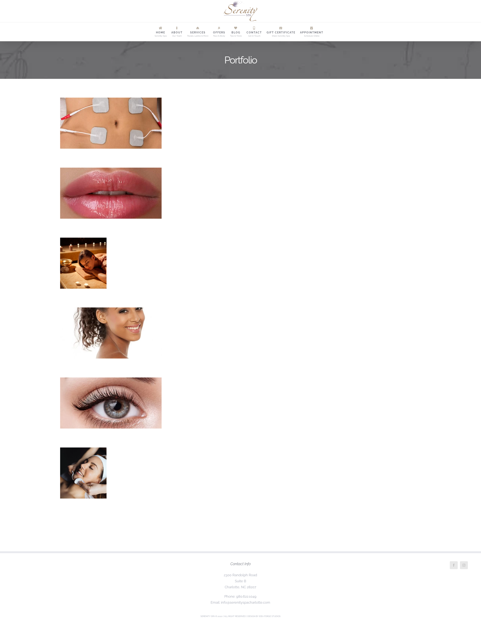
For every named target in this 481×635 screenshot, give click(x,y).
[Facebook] (454, 565)
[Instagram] (464, 565)
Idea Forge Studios (270, 616)
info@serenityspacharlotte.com (245, 602)
